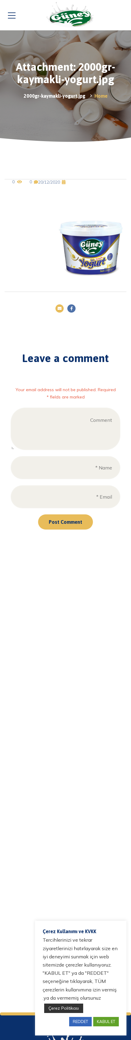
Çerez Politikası (63, 1008)
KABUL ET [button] (106, 1021)
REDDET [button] (80, 1021)
